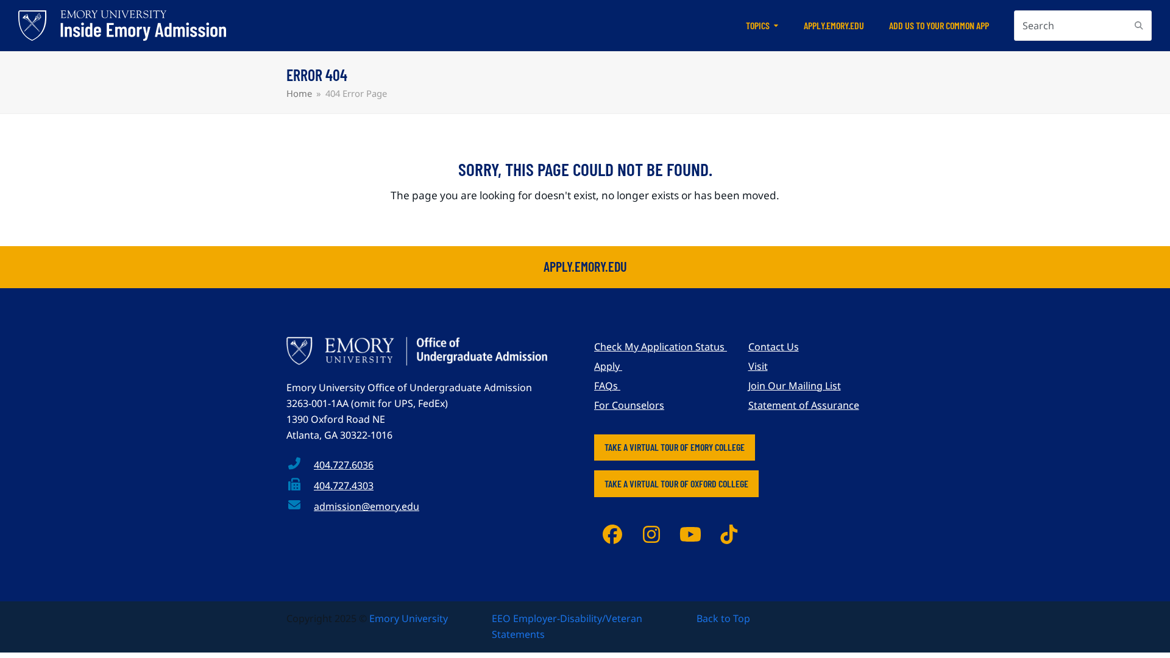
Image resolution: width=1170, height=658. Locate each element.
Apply (608, 366)
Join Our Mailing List (794, 385)
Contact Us (773, 346)
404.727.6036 (344, 465)
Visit (758, 366)
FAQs (607, 385)
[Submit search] (1139, 25)
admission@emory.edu (366, 506)
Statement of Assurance (803, 405)
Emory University (408, 618)
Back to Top (723, 618)
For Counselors (629, 405)
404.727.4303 (344, 485)
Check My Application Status (660, 346)
